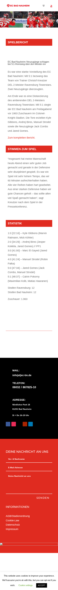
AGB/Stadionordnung (18, 516)
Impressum (12, 529)
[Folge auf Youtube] (25, 424)
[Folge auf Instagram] (13, 424)
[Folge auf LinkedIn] (30, 424)
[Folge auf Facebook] (8, 424)
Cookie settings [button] (25, 585)
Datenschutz (13, 524)
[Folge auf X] (19, 424)
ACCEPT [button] (41, 585)
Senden (42, 497)
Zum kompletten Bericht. (21, 137)
